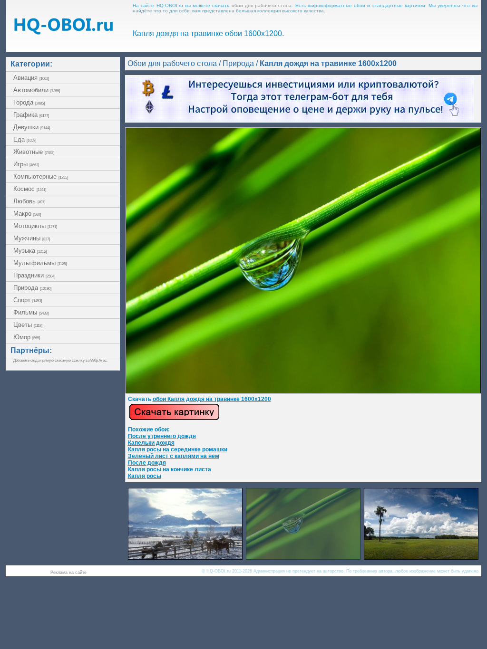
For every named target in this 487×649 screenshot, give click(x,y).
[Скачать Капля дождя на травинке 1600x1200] (303, 391)
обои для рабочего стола (262, 5)
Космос (29, 188)
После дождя (147, 462)
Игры (26, 164)
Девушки (31, 127)
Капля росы (144, 476)
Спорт (27, 300)
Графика (31, 114)
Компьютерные (40, 176)
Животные (33, 151)
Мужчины (31, 238)
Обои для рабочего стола (172, 63)
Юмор (26, 337)
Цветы (27, 324)
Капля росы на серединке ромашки (177, 449)
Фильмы (31, 312)
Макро (27, 213)
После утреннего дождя (162, 436)
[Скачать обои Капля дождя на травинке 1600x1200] (174, 418)
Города (29, 102)
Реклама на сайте (68, 572)
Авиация (31, 77)
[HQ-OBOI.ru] (63, 32)
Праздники (34, 275)
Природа (32, 287)
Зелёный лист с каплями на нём (173, 456)
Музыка (30, 250)
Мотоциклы (35, 225)
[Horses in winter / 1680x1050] (185, 557)
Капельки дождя (151, 442)
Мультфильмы (40, 263)
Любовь (29, 201)
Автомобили (36, 90)
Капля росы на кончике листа (169, 469)
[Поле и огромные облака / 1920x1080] (421, 557)
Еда (24, 139)
